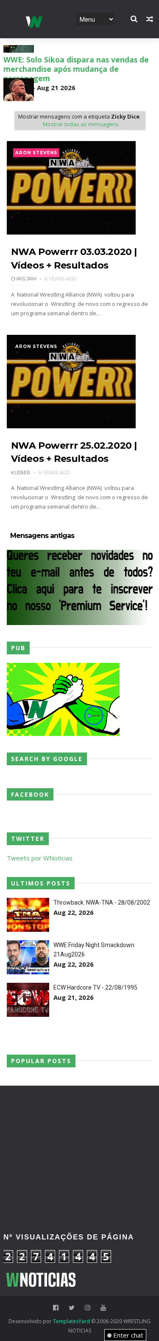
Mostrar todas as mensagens (80, 124)
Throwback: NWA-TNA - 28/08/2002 (101, 902)
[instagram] (87, 1308)
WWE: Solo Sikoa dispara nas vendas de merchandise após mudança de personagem (76, 91)
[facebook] (56, 1308)
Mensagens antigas (42, 535)
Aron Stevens (36, 153)
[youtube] (103, 1308)
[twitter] (72, 1308)
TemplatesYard (71, 1321)
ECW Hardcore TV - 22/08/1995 (95, 987)
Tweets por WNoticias (40, 858)
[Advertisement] (79, 1124)
